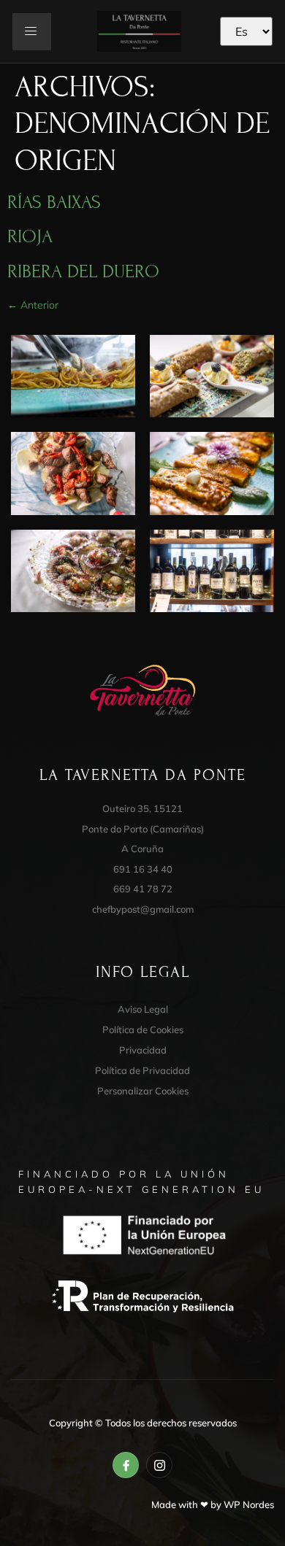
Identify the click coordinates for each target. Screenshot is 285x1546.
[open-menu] (31, 31)
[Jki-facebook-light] (126, 1465)
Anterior (32, 305)
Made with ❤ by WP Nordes (212, 1504)
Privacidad (143, 1050)
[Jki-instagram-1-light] (159, 1465)
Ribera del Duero (83, 271)
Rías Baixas (54, 202)
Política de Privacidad (142, 1070)
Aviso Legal (143, 1009)
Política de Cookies (142, 1029)
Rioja (30, 236)
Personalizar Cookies (143, 1091)
